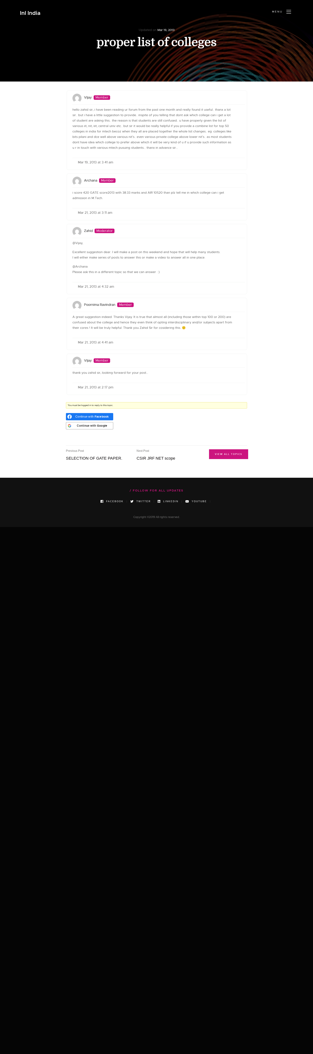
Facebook (114, 501)
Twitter (143, 501)
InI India (30, 13)
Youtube (198, 501)
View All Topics (228, 454)
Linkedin (170, 501)
